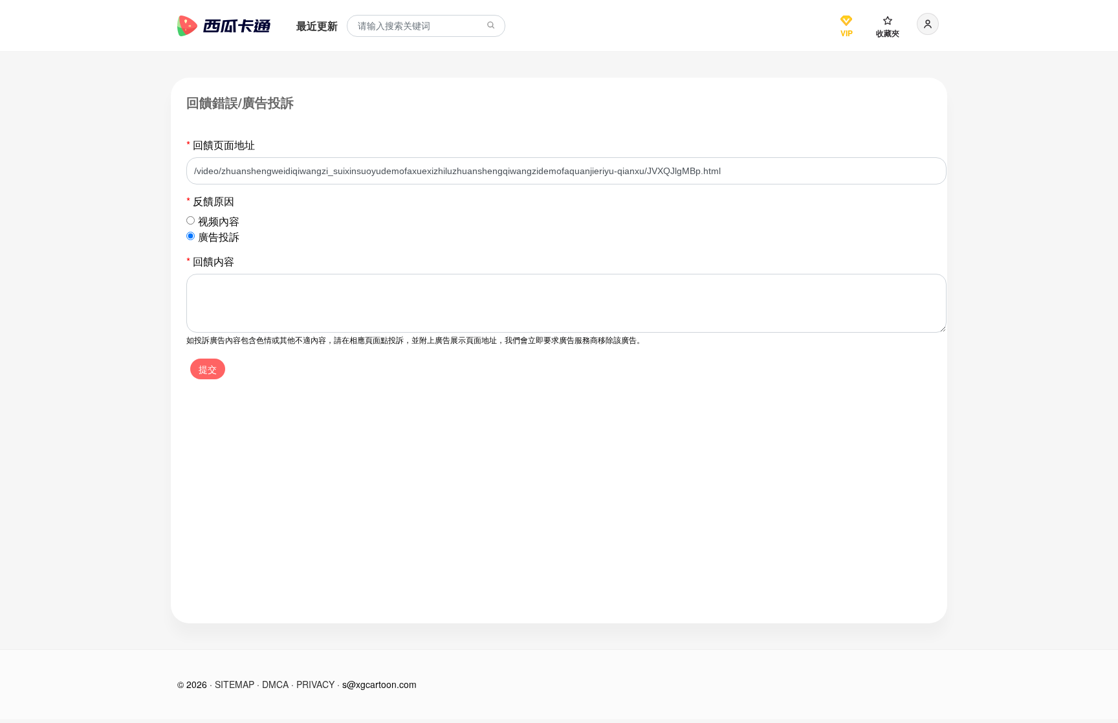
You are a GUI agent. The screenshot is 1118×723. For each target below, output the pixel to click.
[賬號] (928, 23)
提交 (208, 368)
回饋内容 (210, 261)
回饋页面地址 (220, 144)
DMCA (275, 684)
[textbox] (426, 26)
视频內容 (218, 221)
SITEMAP (234, 684)
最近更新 (317, 25)
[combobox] (426, 26)
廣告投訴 (218, 236)
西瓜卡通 (223, 26)
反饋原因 (210, 201)
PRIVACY (315, 684)
